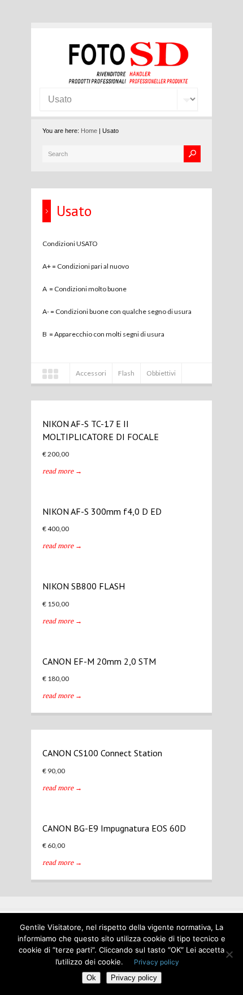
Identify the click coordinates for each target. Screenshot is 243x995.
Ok (91, 978)
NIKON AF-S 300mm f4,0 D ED (102, 511)
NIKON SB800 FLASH (83, 586)
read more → (62, 471)
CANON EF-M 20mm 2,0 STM (99, 661)
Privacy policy (156, 962)
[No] (229, 954)
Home (89, 130)
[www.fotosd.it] (127, 81)
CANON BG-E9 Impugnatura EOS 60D (114, 828)
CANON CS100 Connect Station (102, 753)
